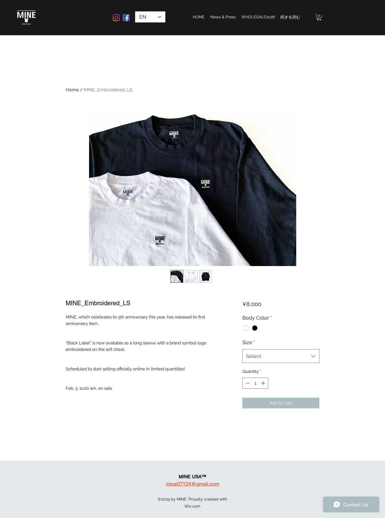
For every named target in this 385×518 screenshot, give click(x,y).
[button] (319, 17)
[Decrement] (247, 383)
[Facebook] (126, 17)
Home (72, 89)
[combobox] (280, 356)
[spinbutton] (255, 383)
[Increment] (263, 383)
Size (248, 342)
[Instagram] (116, 17)
